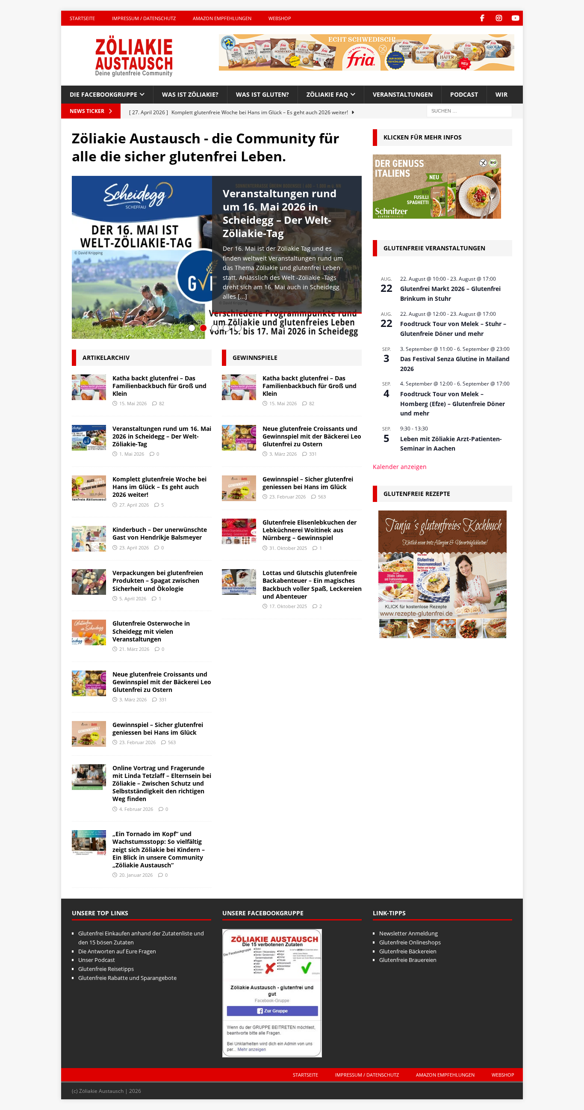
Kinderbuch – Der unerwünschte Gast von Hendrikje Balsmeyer (159, 533)
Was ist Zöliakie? (190, 94)
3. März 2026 (133, 699)
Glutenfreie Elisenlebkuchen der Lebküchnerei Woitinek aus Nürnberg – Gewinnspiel (310, 530)
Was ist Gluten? (262, 94)
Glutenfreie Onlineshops (410, 942)
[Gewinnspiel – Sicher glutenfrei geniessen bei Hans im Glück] (89, 734)
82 (161, 403)
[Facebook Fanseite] (482, 18)
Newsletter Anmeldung (408, 933)
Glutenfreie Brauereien (408, 960)
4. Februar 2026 (136, 809)
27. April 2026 (134, 505)
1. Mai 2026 (131, 454)
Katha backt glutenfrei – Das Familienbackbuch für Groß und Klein (159, 386)
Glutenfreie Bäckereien (408, 951)
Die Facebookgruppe (103, 94)
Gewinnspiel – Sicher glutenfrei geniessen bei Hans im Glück (157, 728)
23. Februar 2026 (137, 742)
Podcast (464, 94)
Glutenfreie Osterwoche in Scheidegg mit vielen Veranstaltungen (151, 631)
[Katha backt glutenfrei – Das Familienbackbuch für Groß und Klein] (89, 387)
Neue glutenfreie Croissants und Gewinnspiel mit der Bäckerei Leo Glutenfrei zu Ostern (161, 682)
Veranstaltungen (403, 94)
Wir (501, 94)
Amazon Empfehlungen (222, 18)
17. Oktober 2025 (288, 606)
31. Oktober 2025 (288, 548)
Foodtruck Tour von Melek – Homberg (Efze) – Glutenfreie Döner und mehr (452, 403)
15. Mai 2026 (133, 403)
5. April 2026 (132, 598)
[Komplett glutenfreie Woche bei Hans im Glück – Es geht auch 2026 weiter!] (89, 488)
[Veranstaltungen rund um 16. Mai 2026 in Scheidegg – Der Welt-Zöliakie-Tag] (89, 438)
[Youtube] (515, 18)
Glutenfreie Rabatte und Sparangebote (127, 978)
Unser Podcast (96, 960)
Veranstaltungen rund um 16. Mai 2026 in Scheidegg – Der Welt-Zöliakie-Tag (279, 213)
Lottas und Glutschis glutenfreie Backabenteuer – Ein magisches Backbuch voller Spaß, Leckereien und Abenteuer (312, 584)
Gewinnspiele (255, 357)
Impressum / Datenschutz (144, 18)
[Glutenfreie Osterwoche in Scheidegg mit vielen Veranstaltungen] (89, 632)
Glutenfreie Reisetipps (106, 969)
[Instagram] (498, 18)
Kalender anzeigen (400, 467)
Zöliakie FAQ (327, 94)
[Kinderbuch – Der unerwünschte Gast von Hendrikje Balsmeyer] (89, 539)
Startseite (82, 18)
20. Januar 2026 (136, 875)
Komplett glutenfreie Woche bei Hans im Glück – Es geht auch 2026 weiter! (159, 487)
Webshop (279, 18)
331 (163, 699)
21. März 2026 (134, 649)
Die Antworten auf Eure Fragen (117, 951)
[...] (242, 296)
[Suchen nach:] (469, 111)
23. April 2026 (134, 547)
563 (172, 742)
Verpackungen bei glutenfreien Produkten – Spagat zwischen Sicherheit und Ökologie (157, 580)
